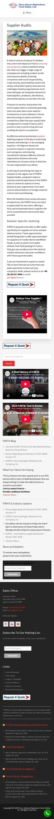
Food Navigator (15, 746)
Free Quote (10, 675)
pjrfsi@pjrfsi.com (15, 277)
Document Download (14, 689)
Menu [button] (28, 12)
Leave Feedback (12, 682)
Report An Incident (13, 686)
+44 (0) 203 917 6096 (17, 607)
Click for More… (10, 494)
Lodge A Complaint (13, 679)
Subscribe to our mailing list (19, 563)
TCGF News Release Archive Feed (26, 724)
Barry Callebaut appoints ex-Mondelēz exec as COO (27, 752)
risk (29, 142)
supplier (41, 136)
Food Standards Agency (20, 768)
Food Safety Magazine (19, 776)
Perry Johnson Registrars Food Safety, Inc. (34, 809)
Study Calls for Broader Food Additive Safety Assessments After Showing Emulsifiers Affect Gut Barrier (26, 794)
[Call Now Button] (47, 813)
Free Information (12, 672)
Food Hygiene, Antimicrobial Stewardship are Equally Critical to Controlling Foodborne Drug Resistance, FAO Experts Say (28, 785)
